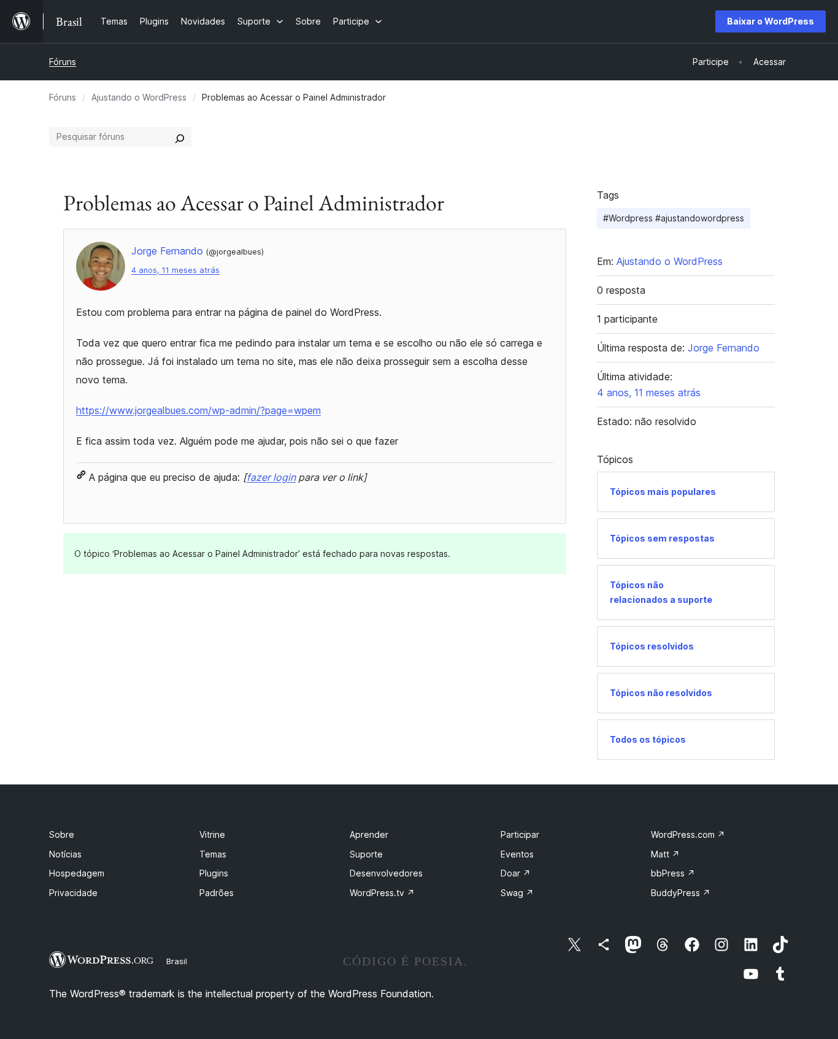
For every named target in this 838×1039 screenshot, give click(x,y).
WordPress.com (688, 834)
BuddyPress (680, 893)
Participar (520, 834)
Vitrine (212, 834)
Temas (212, 854)
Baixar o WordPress (770, 21)
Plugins (213, 873)
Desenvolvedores (386, 873)
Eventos (517, 854)
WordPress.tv (382, 893)
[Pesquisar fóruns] (179, 137)
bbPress (673, 873)
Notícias (65, 854)
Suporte (366, 854)
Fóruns (62, 61)
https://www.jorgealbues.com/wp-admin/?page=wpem (198, 410)
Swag (517, 893)
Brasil (176, 961)
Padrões (216, 893)
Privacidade (73, 893)
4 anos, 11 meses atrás (175, 270)
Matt (665, 854)
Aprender (369, 834)
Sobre (61, 834)
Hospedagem (76, 873)
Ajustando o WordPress (138, 97)
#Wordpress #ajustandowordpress (673, 218)
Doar (516, 873)
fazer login (271, 477)
